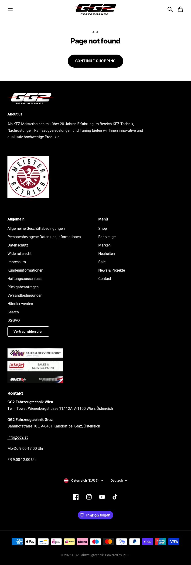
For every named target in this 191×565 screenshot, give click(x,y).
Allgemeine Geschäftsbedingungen (36, 228)
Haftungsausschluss (24, 278)
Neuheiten (106, 253)
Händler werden (20, 304)
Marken (104, 245)
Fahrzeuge (107, 237)
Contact (104, 278)
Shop (102, 228)
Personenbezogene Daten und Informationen (44, 237)
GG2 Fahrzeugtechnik (88, 555)
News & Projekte (111, 270)
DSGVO (13, 320)
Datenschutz (17, 245)
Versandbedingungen (24, 295)
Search (13, 312)
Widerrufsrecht (19, 253)
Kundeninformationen (25, 270)
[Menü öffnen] (10, 9)
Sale (102, 262)
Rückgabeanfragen (23, 287)
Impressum (16, 262)
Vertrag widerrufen (28, 331)
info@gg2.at (17, 437)
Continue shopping (95, 61)
